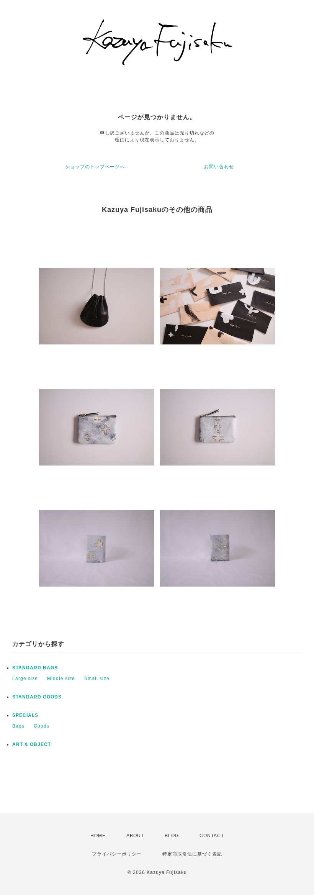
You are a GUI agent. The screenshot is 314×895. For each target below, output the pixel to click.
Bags (18, 726)
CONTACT (212, 835)
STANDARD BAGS (35, 667)
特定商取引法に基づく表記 (192, 854)
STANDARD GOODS (37, 697)
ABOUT (135, 835)
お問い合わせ (219, 166)
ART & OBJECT (31, 744)
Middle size (61, 678)
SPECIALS (25, 715)
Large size (25, 678)
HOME (98, 835)
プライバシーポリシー (117, 854)
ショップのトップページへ (95, 166)
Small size (97, 678)
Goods (41, 726)
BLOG (172, 835)
